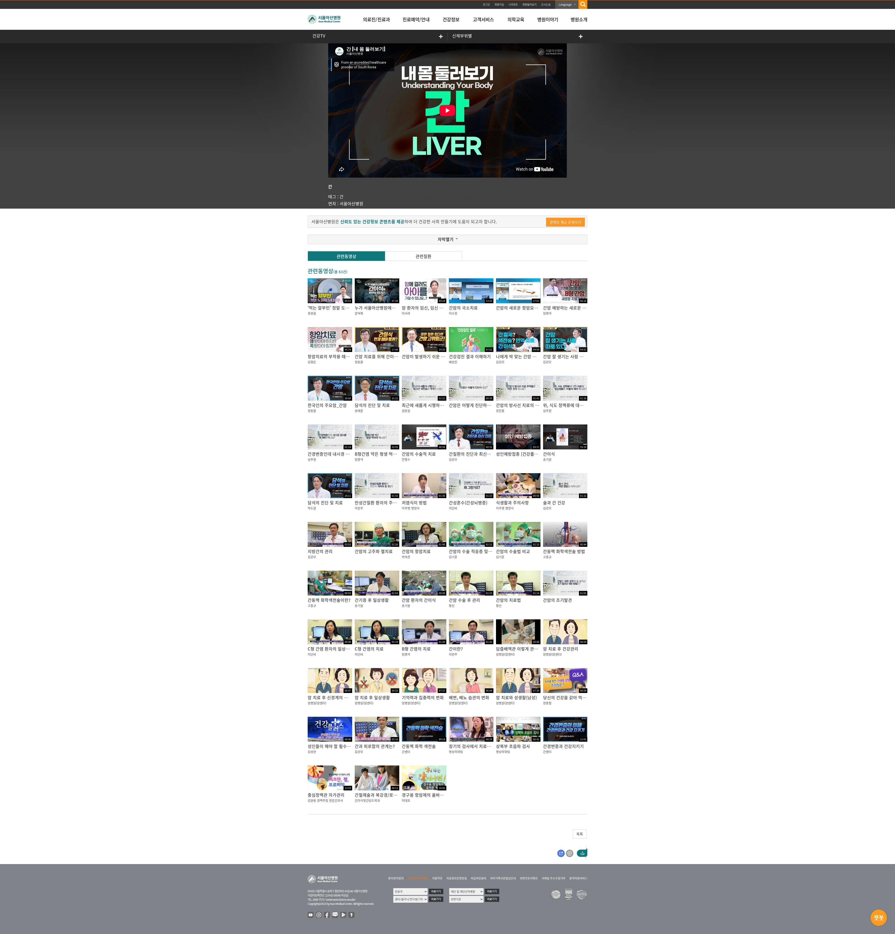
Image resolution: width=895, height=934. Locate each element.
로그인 (486, 5)
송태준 (359, 410)
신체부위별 (462, 36)
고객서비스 (483, 19)
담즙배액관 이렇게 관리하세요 (523, 649)
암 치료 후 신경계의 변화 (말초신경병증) (344, 697)
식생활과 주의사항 (512, 503)
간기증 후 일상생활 (372, 600)
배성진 (453, 362)
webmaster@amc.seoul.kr (340, 899)
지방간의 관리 (320, 551)
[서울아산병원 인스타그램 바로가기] (319, 915)
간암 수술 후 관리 (464, 600)
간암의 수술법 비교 (513, 551)
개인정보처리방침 (418, 878)
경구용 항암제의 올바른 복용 (427, 795)
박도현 (312, 508)
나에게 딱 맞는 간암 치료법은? (523, 356)
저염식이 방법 (414, 503)
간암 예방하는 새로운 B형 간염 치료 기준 (579, 308)
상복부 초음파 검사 (513, 746)
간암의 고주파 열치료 (374, 551)
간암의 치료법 (508, 600)
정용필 (547, 703)
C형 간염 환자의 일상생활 (331, 649)
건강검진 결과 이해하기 (470, 356)
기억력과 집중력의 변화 (423, 697)
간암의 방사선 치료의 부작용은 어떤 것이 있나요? (540, 405)
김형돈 (312, 362)
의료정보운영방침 (456, 878)
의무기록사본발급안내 (503, 878)
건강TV (318, 36)
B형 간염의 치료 (416, 649)
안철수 (406, 459)
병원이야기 (547, 19)
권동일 (406, 410)
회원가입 (499, 5)
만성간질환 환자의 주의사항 (380, 503)
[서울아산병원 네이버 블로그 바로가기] (335, 915)
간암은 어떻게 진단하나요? (473, 405)
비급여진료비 (478, 878)
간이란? (456, 649)
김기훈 (453, 557)
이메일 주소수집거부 (553, 878)
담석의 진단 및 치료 (372, 405)
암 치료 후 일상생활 (372, 697)
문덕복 (359, 313)
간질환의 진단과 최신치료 (472, 454)
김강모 (500, 362)
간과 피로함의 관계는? (375, 746)
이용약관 (437, 878)
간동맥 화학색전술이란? (329, 600)
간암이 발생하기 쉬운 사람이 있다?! (433, 356)
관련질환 (423, 256)
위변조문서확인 (529, 878)
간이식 (549, 454)
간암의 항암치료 (416, 551)
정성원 (312, 313)
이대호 (406, 800)
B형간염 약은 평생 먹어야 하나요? (385, 454)
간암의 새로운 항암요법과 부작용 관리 (530, 308)
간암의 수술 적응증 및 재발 (473, 551)
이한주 (359, 508)
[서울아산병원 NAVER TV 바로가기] (343, 915)
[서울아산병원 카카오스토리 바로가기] (351, 915)
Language (565, 4)
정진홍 (500, 410)
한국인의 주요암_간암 (327, 405)
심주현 (547, 410)
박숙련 (406, 557)
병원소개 (579, 19)
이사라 (406, 313)
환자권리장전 (396, 878)
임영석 (547, 313)
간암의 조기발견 (557, 600)
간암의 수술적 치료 (419, 454)
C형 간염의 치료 (369, 649)
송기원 (547, 459)
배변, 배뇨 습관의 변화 (469, 697)
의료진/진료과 (376, 19)
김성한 (312, 751)
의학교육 (515, 19)
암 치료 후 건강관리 (560, 649)
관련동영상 (346, 256)
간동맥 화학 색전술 (419, 746)
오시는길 (546, 5)
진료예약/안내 (416, 19)
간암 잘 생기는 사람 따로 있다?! (571, 356)
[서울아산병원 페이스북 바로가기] (327, 915)
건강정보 (451, 19)
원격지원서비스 (578, 878)
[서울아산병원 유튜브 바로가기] (311, 915)
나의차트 (513, 5)
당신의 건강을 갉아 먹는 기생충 (571, 697)
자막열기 (446, 239)
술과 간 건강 (554, 503)
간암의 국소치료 (463, 308)
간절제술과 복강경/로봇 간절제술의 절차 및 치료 (398, 795)
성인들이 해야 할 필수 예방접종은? (339, 746)
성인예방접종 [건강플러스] (520, 454)
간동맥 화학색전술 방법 (564, 551)
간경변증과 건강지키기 (563, 746)
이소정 (453, 313)
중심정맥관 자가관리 (326, 795)
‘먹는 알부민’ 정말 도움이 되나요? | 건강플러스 (350, 308)
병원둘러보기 (530, 5)
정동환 (359, 362)
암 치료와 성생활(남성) (516, 697)
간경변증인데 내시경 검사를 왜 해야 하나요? (347, 454)
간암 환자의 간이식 (419, 600)
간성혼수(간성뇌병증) (468, 503)
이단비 (453, 508)
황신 (451, 605)
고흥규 (547, 557)
